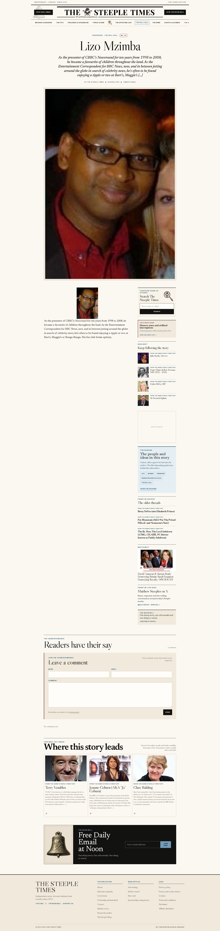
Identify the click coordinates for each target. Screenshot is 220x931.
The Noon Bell (55, 903)
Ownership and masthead (107, 900)
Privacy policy (164, 887)
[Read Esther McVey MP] (143, 386)
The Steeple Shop (104, 917)
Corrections (102, 896)
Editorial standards (105, 892)
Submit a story (103, 909)
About (99, 887)
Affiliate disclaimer (166, 909)
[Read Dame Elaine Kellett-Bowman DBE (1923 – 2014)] (143, 372)
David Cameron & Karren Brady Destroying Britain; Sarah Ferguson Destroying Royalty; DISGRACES (155, 576)
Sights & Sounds (172, 22)
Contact (100, 904)
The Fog (60, 22)
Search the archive (104, 913)
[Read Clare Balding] (154, 768)
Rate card (132, 896)
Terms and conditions (167, 900)
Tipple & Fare (98, 22)
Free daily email (43, 12)
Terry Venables (55, 787)
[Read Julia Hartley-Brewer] (143, 358)
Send (167, 712)
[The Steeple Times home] (110, 12)
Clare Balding (143, 787)
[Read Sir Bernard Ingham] (143, 400)
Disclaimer (163, 904)
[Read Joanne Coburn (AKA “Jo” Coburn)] (110, 768)
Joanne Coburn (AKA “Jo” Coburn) (107, 789)
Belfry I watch (134, 892)
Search (157, 311)
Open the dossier (148, 489)
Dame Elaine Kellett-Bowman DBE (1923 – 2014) (162, 371)
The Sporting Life (123, 22)
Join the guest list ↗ (148, 335)
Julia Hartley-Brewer (159, 355)
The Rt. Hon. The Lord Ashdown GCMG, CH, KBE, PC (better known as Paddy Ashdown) (155, 535)
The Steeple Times (95, 82)
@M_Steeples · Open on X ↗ (149, 605)
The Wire (156, 22)
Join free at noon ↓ (148, 621)
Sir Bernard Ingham (158, 398)
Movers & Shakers (43, 22)
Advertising (133, 887)
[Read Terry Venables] (66, 768)
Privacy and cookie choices (169, 892)
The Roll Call (142, 22)
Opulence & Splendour (78, 22)
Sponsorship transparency (138, 900)
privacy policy (74, 712)
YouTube (39, 903)
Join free (166, 844)
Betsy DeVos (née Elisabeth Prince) (156, 511)
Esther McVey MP (158, 384)
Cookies (162, 896)
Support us (68, 903)
